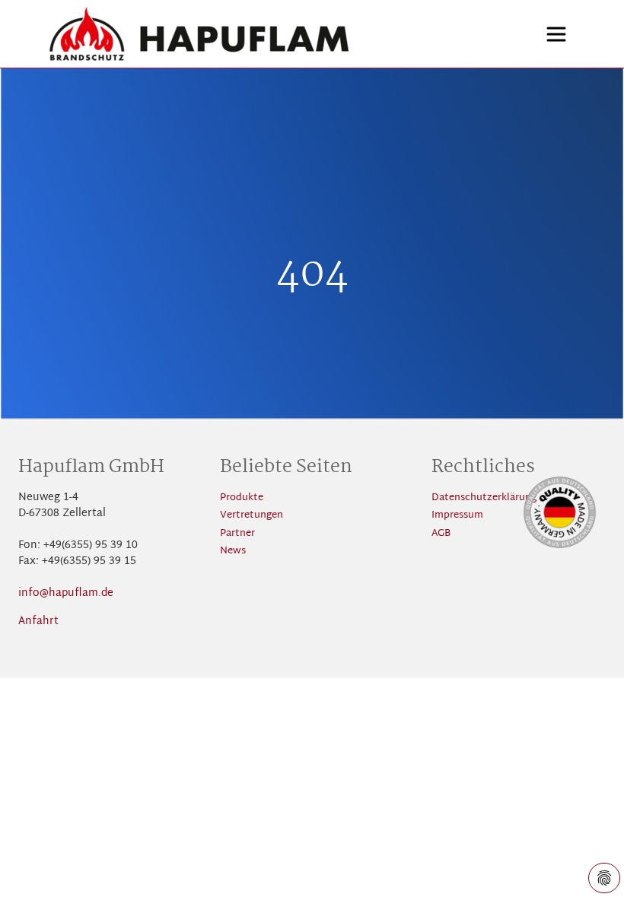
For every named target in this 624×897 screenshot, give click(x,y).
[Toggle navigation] (556, 34)
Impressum (457, 516)
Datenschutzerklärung (483, 498)
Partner (237, 534)
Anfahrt (38, 621)
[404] (259, 34)
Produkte (241, 498)
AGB (440, 534)
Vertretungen (251, 516)
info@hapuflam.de (65, 593)
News (233, 551)
